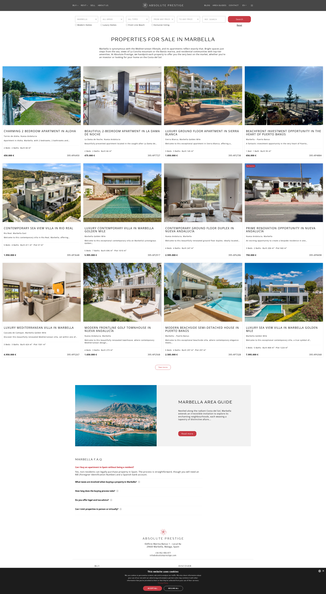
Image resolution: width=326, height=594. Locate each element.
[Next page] (78, 96)
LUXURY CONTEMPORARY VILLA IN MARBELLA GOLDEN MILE (119, 229)
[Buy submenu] (77, 5)
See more (163, 367)
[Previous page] (5, 96)
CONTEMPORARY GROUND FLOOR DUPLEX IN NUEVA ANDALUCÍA (199, 229)
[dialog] (163, 581)
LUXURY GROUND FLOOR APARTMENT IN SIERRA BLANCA (202, 132)
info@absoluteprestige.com (163, 555)
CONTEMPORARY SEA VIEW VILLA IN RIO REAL (38, 228)
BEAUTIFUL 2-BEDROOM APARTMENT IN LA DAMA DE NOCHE (122, 132)
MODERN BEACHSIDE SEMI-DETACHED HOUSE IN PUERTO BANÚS (202, 329)
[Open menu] (251, 5)
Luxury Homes (110, 25)
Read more (187, 433)
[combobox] (86, 19)
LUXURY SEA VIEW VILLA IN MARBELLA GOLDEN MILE (282, 329)
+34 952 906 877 (163, 553)
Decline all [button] (173, 588)
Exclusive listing (161, 25)
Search (239, 19)
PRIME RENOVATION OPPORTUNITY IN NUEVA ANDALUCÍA (281, 229)
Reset (239, 25)
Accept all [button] (152, 588)
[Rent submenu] (87, 5)
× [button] (323, 571)
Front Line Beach (136, 25)
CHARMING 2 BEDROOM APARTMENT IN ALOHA (40, 131)
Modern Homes (84, 25)
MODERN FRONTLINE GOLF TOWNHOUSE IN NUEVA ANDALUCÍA (118, 329)
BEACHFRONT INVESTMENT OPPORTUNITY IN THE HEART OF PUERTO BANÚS (283, 132)
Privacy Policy (163, 583)
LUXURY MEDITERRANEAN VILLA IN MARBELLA (39, 327)
